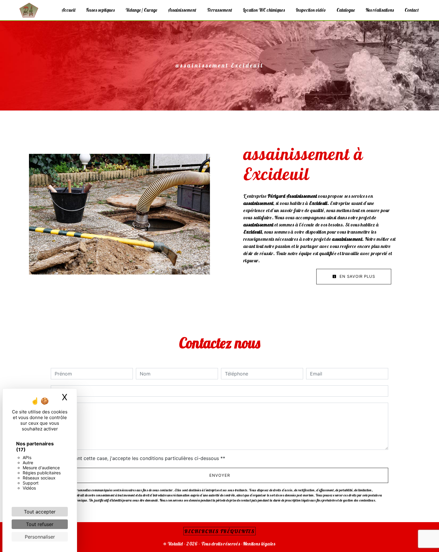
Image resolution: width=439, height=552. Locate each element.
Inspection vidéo (311, 10)
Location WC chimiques (264, 10)
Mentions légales (259, 544)
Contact (412, 10)
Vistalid (175, 544)
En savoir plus (356, 276)
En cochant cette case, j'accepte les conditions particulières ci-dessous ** (141, 458)
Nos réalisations (380, 10)
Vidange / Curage (141, 10)
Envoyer (219, 475)
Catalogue (346, 10)
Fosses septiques (100, 10)
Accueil (68, 10)
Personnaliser (40, 537)
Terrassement (219, 10)
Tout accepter (40, 512)
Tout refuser (39, 524)
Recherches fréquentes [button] (219, 531)
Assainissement (182, 10)
